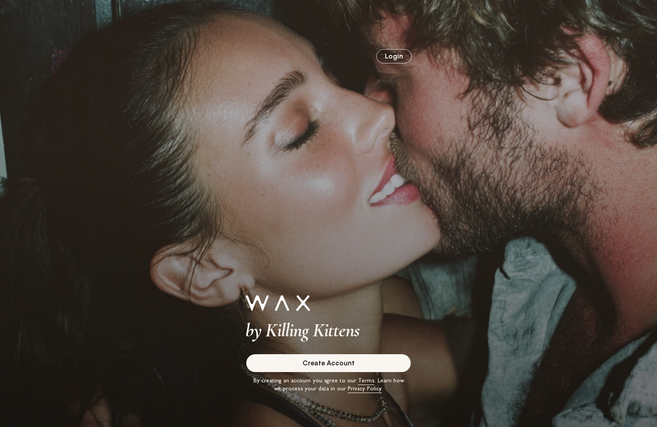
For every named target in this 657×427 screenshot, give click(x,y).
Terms (366, 381)
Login (394, 56)
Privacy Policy (365, 389)
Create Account (329, 363)
